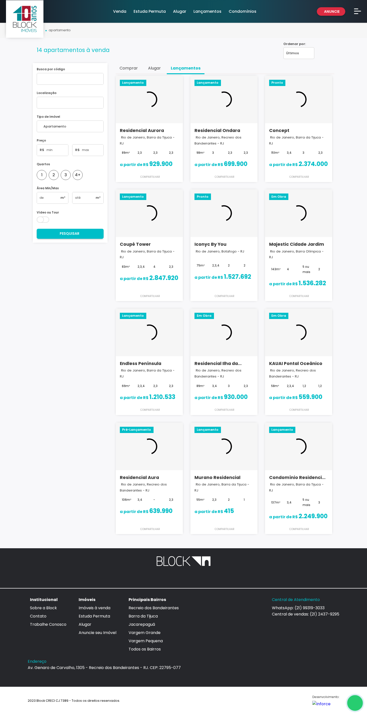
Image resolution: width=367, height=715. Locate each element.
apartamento (60, 30)
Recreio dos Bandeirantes (154, 608)
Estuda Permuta (94, 616)
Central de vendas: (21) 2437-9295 (305, 614)
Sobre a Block (43, 608)
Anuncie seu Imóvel (97, 633)
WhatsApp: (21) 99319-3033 (298, 608)
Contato (38, 616)
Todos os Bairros (145, 649)
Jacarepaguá (142, 624)
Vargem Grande (145, 633)
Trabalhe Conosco (48, 624)
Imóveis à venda (94, 608)
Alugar (85, 624)
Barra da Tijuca (143, 616)
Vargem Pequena (146, 641)
